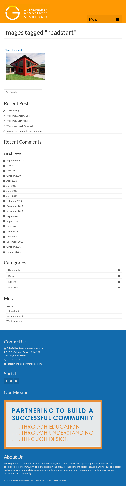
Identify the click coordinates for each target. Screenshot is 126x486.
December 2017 (14, 206)
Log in (9, 306)
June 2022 (11, 170)
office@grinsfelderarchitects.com (24, 363)
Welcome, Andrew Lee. (18, 115)
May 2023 (11, 165)
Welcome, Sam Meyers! (18, 120)
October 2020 (13, 175)
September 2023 (15, 160)
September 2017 (15, 216)
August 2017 (13, 221)
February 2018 (14, 201)
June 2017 (11, 226)
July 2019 (11, 186)
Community (14, 270)
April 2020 (11, 181)
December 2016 (14, 241)
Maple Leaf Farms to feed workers (24, 131)
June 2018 (11, 196)
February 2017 (14, 231)
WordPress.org (14, 321)
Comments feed (14, 316)
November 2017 (14, 211)
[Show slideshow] (13, 50)
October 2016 (13, 246)
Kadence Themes (59, 480)
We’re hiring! (13, 110)
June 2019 (11, 191)
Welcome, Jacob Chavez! (19, 126)
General (12, 281)
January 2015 (13, 252)
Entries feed (12, 311)
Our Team (13, 287)
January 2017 (13, 236)
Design (11, 276)
